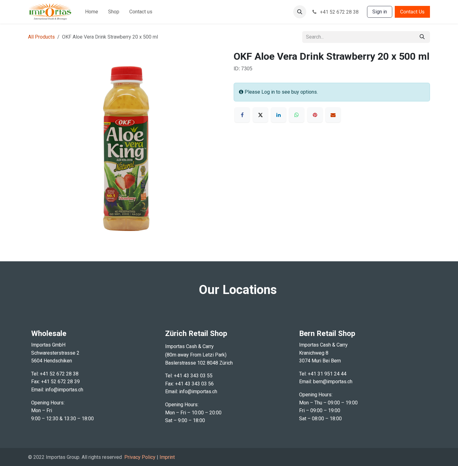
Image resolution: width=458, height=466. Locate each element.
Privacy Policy (139, 457)
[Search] (422, 37)
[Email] (333, 114)
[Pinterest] (315, 114)
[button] (299, 11)
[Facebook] (242, 114)
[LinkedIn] (278, 114)
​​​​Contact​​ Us (412, 12)
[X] (260, 114)
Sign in (379, 12)
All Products (41, 37)
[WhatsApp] (296, 114)
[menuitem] (91, 11)
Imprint (167, 457)
